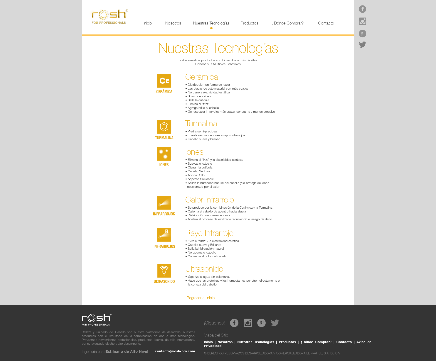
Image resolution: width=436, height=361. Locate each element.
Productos (287, 342)
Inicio (208, 342)
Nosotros (225, 342)
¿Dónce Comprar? (316, 342)
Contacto (344, 342)
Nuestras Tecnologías (255, 342)
